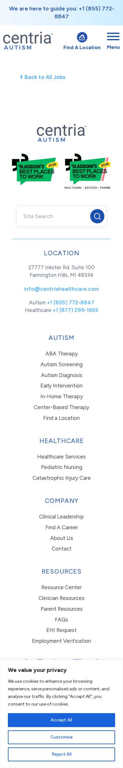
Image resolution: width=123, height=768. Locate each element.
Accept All (61, 720)
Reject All (62, 754)
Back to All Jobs (44, 77)
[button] (97, 216)
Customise (61, 737)
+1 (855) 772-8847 (70, 302)
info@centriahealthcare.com (61, 289)
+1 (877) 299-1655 (75, 310)
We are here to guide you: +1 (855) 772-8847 (61, 12)
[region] (61, 714)
